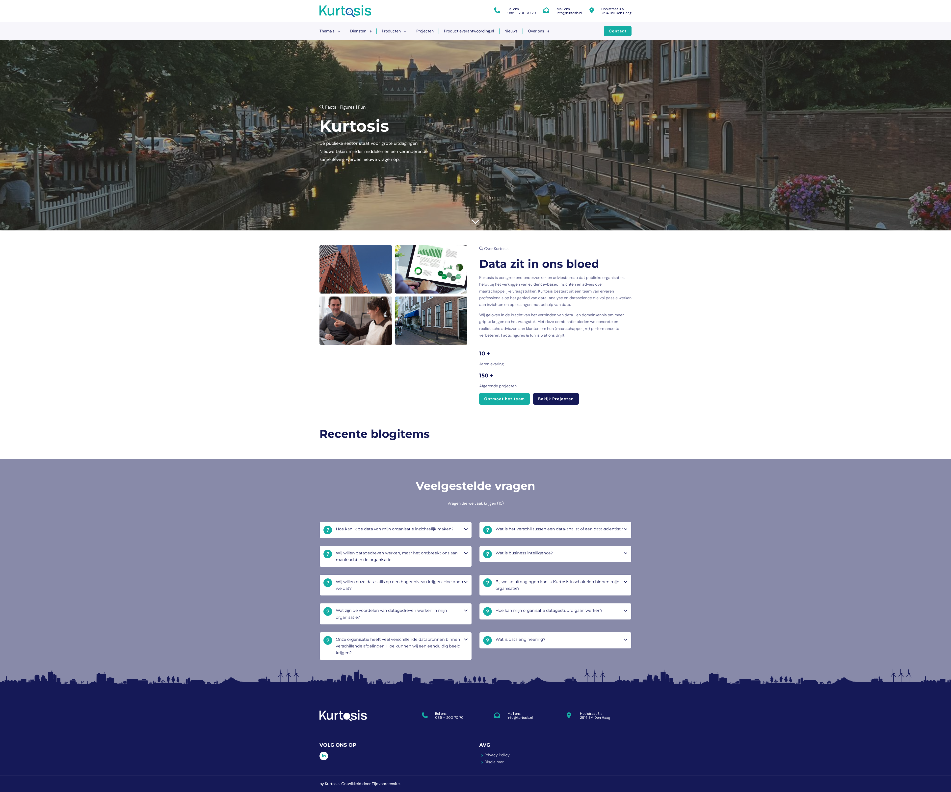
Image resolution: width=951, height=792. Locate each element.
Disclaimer (494, 762)
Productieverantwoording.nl (469, 31)
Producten (392, 31)
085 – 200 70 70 (521, 13)
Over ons (536, 31)
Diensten (358, 31)
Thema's (327, 31)
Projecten (425, 31)
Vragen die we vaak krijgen (476, 503)
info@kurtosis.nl (569, 13)
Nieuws (511, 31)
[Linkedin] (323, 756)
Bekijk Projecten (556, 398)
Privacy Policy (497, 755)
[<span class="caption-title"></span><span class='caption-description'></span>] (355, 269)
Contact (618, 31)
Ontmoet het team (504, 398)
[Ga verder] (475, 221)
